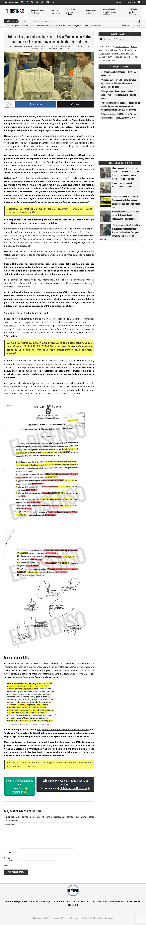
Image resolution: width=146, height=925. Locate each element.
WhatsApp (17, 792)
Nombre (8, 852)
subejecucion (63, 48)
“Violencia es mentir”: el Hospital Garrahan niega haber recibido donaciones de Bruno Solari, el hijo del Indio (118, 83)
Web (6, 865)
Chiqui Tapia (104, 53)
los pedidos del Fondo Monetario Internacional (63, 729)
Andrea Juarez (122, 46)
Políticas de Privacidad (92, 917)
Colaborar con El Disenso (73, 788)
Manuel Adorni (105, 56)
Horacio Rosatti (122, 56)
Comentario (9, 824)
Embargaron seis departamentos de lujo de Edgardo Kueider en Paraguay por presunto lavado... (125, 215)
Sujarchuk (110, 60)
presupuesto (46, 48)
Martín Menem (116, 901)
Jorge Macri (73, 904)
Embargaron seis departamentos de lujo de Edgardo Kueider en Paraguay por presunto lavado (118, 95)
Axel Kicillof (33, 901)
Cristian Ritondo (81, 901)
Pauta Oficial (111, 49)
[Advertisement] (120, 140)
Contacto (109, 917)
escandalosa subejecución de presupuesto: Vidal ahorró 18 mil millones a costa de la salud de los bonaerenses (49, 322)
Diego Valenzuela (99, 901)
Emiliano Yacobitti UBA (123, 53)
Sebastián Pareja (127, 49)
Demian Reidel (133, 901)
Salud (54, 48)
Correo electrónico (9, 859)
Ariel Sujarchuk (48, 901)
